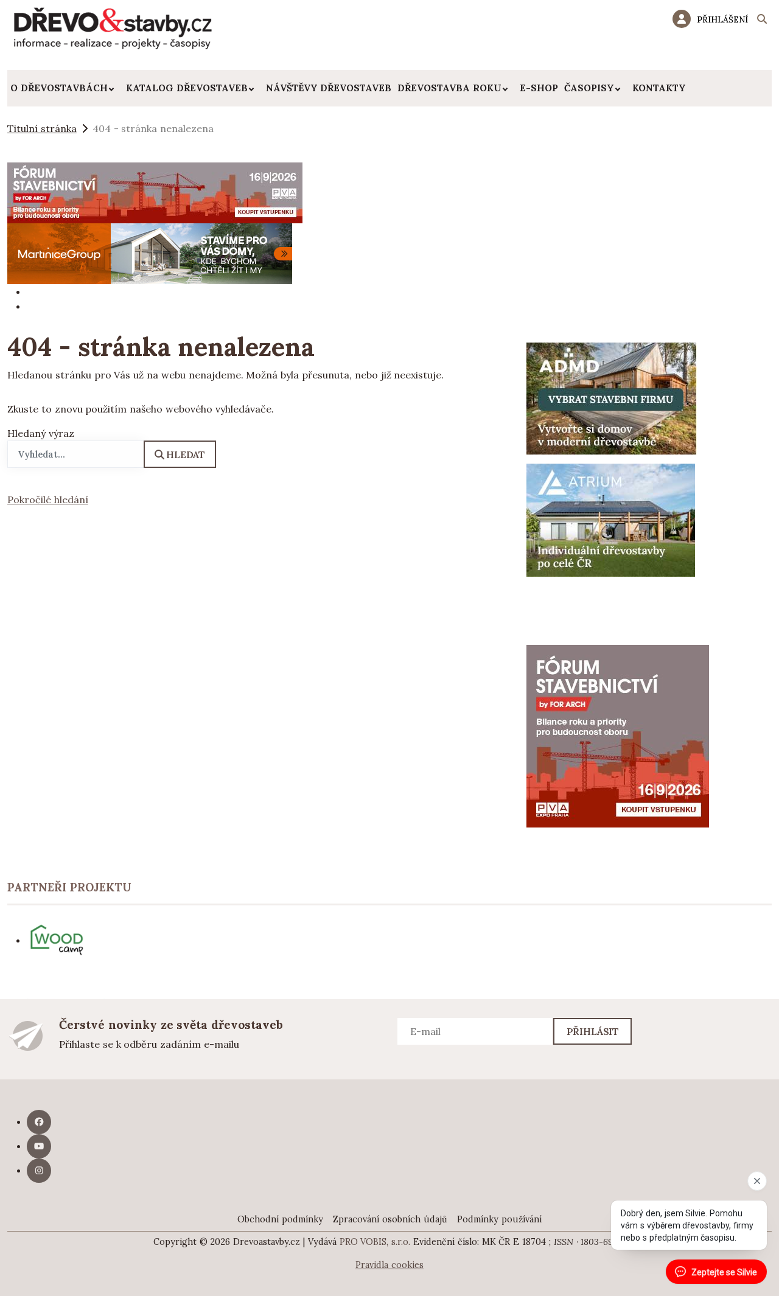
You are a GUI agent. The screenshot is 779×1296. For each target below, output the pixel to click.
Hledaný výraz (40, 433)
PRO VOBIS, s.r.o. (375, 1241)
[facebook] (39, 1122)
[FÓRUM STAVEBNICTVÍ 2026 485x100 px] (154, 192)
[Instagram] (39, 1170)
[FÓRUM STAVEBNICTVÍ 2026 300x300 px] (617, 735)
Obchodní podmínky (280, 1219)
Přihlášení (722, 19)
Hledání (762, 21)
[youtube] (39, 1146)
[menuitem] (65, 88)
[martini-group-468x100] (149, 252)
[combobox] (75, 454)
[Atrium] (610, 519)
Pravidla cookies (389, 1264)
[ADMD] (611, 397)
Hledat (185, 454)
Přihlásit (593, 1031)
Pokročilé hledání (47, 499)
